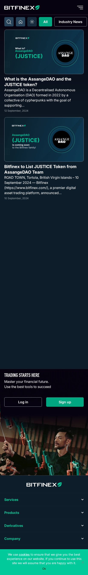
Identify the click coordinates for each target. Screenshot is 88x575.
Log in (30, 403)
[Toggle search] (9, 21)
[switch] (32, 21)
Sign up (71, 403)
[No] (83, 562)
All (45, 22)
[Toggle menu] (80, 7)
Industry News (70, 22)
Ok (44, 568)
